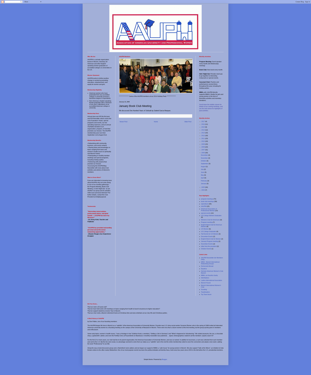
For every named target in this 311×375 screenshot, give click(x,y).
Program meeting (206, 222)
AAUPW (203, 206)
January (204, 183)
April (202, 178)
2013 (203, 133)
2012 (203, 135)
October (204, 161)
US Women (205, 229)
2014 (203, 130)
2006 (203, 153)
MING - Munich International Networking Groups (210, 263)
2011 (203, 138)
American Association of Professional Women (209, 209)
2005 (203, 187)
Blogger (164, 359)
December (204, 155)
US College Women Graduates (211, 215)
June (203, 172)
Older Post (187, 122)
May (202, 175)
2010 (203, 141)
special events (206, 213)
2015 (203, 127)
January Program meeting (209, 241)
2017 (203, 121)
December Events (207, 236)
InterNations (205, 278)
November (204, 158)
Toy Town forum (206, 294)
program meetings (207, 199)
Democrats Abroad (207, 266)
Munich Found (206, 283)
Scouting (204, 289)
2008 (203, 147)
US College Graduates (208, 231)
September (205, 164)
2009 (203, 144)
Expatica (204, 269)
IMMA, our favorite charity (209, 275)
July (202, 169)
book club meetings (207, 201)
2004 (203, 190)
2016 (203, 124)
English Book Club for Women (211, 239)
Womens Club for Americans (210, 220)
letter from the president (209, 246)
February (204, 181)
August (203, 166)
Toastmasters (205, 292)
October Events (206, 249)
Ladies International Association (211, 280)
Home (156, 122)
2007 (203, 150)
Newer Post (123, 122)
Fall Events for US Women (209, 234)
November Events (207, 244)
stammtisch (204, 204)
